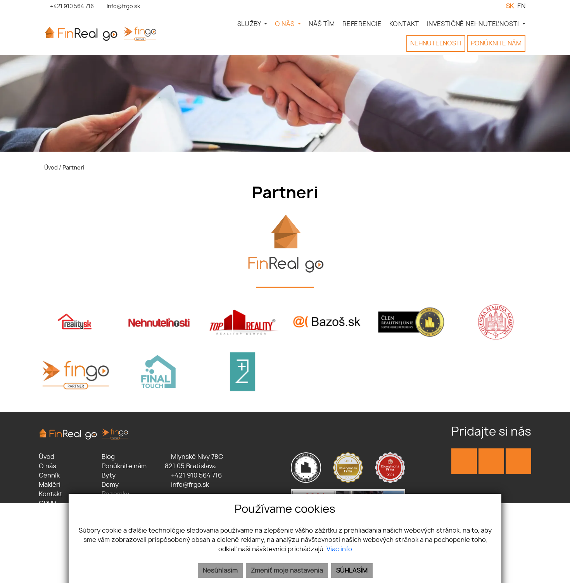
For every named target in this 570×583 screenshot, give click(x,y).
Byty (109, 475)
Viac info (339, 549)
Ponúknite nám (124, 466)
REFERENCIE (362, 24)
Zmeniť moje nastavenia (287, 570)
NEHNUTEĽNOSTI (435, 43)
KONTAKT (404, 24)
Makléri (49, 485)
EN (521, 6)
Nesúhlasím (220, 570)
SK (510, 6)
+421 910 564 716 (195, 475)
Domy (110, 485)
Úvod (50, 168)
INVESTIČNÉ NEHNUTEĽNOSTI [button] (474, 24)
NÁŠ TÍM (322, 24)
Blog (108, 457)
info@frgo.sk (189, 485)
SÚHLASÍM (352, 570)
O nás (47, 466)
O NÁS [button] (285, 24)
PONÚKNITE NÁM (496, 43)
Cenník (49, 475)
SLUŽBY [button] (250, 24)
